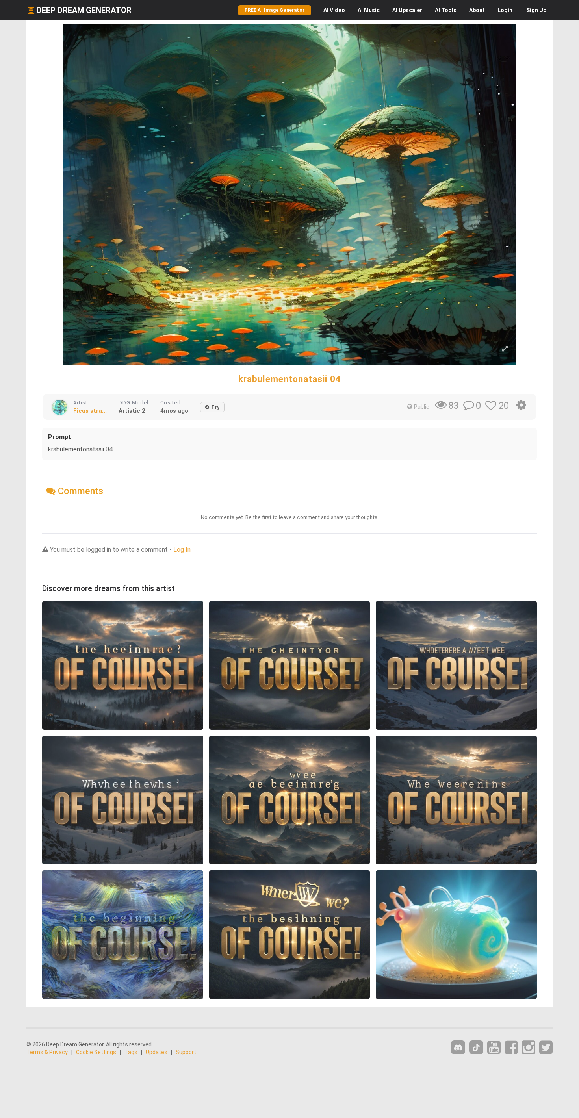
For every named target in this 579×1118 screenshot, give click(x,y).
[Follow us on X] (546, 1047)
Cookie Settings (96, 1052)
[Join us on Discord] (458, 1047)
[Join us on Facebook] (511, 1047)
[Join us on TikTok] (476, 1047)
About (477, 10)
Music (369, 10)
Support (186, 1052)
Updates (156, 1052)
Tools (446, 10)
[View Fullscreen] (504, 349)
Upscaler (407, 10)
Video (334, 10)
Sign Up (536, 10)
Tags (130, 1052)
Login (504, 10)
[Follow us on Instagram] (528, 1047)
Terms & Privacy (47, 1052)
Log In (182, 549)
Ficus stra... (90, 410)
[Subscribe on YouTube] (494, 1047)
